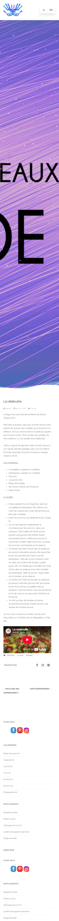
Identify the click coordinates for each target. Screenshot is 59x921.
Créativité (7, 760)
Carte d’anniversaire (40, 689)
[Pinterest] (48, 665)
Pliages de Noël (10, 838)
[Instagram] (43, 665)
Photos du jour (9, 819)
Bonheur (11, 655)
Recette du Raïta (10, 812)
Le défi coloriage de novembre (16, 832)
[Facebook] (37, 665)
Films (5, 773)
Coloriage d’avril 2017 (12, 825)
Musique (7, 779)
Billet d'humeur (10, 753)
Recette (29, 655)
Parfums (7, 786)
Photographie (9, 792)
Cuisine (33, 408)
